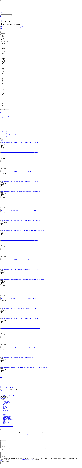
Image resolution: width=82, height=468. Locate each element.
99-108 (3, 84)
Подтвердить (3, 440)
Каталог (2, 13)
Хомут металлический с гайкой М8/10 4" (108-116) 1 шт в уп (28, 269)
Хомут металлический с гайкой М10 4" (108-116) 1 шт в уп (27, 357)
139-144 (3, 50)
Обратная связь (3, 12)
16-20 (3, 54)
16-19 (3, 53)
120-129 (3, 47)
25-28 (3, 62)
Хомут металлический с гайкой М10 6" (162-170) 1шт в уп (27, 240)
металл (3, 36)
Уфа (11, 2)
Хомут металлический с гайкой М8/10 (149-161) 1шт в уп (34, 249)
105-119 (3, 42)
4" (2, 100)
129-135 (3, 48)
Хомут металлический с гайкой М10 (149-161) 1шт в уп (33, 210)
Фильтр (1, 140)
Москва (1, 2)
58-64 (3, 72)
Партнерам (15, 13)
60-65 (3, 74)
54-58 (3, 71)
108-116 (3, 43)
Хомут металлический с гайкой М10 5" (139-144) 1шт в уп (27, 318)
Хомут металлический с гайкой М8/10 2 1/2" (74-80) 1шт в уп (29, 328)
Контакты (20, 13)
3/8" (2, 99)
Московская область (7, 439)
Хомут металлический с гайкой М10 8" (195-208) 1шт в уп (27, 152)
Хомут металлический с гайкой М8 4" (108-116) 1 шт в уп (27, 308)
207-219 (3, 60)
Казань (19, 2)
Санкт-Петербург (7, 2)
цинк (3, 40)
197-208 (3, 58)
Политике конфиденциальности (27, 449)
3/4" (2, 98)
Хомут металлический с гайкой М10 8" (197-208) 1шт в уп (27, 161)
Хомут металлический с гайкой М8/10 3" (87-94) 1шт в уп (28, 298)
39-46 (3, 67)
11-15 (3, 44)
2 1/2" (3, 93)
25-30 (3, 63)
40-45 (3, 68)
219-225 (3, 61)
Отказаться (8, 435)
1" (2, 90)
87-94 (3, 81)
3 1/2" (3, 95)
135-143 (3, 49)
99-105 (3, 83)
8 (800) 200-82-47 (11, 395)
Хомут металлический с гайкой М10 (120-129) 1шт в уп (33, 279)
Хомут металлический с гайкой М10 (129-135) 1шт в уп (33, 230)
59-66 (3, 73)
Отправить (2, 450)
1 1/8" (3, 89)
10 (2, 105)
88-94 (3, 82)
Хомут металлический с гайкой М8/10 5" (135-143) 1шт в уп (28, 191)
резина (3, 37)
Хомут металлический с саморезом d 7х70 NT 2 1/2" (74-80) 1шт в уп (34, 367)
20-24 (3, 59)
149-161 (3, 51)
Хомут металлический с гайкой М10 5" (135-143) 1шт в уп (27, 259)
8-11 (2, 79)
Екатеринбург (14, 2)
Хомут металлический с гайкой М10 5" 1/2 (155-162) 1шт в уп (28, 220)
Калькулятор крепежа (8, 13)
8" (2, 103)
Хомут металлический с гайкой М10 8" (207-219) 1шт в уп (27, 171)
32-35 (3, 64)
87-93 (3, 80)
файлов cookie (29, 434)
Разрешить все (3, 435)
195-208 (3, 57)
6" (2, 102)
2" (2, 94)
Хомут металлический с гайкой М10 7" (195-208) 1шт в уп (27, 181)
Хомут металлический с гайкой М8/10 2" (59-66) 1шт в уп (28, 347)
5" (2, 101)
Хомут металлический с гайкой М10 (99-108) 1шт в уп (32, 337)
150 (2, 52)
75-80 (3, 78)
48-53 (3, 70)
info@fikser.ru (3, 398)
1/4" (2, 92)
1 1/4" (3, 88)
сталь (3, 38)
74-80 (3, 77)
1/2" (2, 91)
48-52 (3, 69)
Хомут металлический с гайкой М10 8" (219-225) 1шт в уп (27, 142)
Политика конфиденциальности (6, 426)
